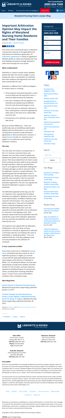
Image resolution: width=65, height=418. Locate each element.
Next (22, 316)
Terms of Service (43, 391)
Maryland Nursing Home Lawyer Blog (16, 4)
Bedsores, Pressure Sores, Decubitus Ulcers (52, 117)
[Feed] (55, 77)
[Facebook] (48, 73)
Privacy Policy (23, 391)
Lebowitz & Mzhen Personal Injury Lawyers (27, 412)
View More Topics (49, 144)
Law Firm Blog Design (11, 417)
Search (52, 160)
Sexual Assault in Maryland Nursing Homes (18, 285)
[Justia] (50, 77)
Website (10, 10)
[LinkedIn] (57, 73)
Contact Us (44, 10)
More (61, 10)
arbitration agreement (10, 57)
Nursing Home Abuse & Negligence (27, 10)
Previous (6, 316)
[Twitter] (52, 73)
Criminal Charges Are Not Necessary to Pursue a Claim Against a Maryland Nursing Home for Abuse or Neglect (18, 296)
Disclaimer (33, 391)
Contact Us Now (52, 62)
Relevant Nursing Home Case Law (26, 307)
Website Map (55, 391)
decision (10, 137)
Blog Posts (37, 395)
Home (3, 10)
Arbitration (11, 307)
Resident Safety (51, 98)
